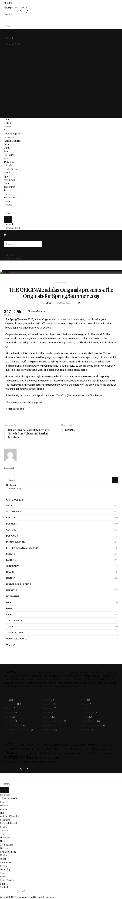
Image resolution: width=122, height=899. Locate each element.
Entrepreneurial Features (22, 547)
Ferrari (63, 749)
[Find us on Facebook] (5, 11)
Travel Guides (10, 108)
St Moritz (90, 753)
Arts (6, 62)
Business (8, 112)
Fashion (7, 34)
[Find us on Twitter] (21, 11)
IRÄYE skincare (100, 749)
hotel (90, 748)
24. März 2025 (64, 303)
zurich (60, 757)
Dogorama (107, 745)
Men (6, 41)
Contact (8, 115)
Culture (8, 58)
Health (7, 83)
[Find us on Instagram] (10, 11)
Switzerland (16, 757)
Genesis (75, 748)
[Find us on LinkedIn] (16, 11)
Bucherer (56, 745)
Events (7, 94)
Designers (9, 48)
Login (49, 31)
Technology (9, 98)
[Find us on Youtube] (32, 11)
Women (7, 37)
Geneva (83, 749)
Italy (109, 749)
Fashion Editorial (12, 51)
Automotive (9, 90)
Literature (9, 66)
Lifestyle (8, 76)
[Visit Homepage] (15, 7)
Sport (7, 87)
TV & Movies (10, 73)
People (43, 753)
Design (93, 745)
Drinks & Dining (12, 80)
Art (9, 744)
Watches (41, 758)
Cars (75, 745)
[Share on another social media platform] (47, 311)
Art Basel (16, 745)
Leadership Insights (18, 584)
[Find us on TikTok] (27, 11)
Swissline (107, 753)
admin (48, 303)
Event (37, 749)
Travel (7, 101)
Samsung (74, 753)
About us (8, 2)
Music (7, 69)
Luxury (30, 753)
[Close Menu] (0, 775)
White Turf (50, 758)
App (5, 745)
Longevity (22, 753)
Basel (40, 745)
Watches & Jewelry (13, 44)
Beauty (7, 55)
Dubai (32, 749)
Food (68, 749)
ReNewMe (51, 753)
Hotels (7, 105)
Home (7, 30)
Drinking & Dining (18, 748)
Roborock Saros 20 (63, 753)
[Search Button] (5, 19)
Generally (12, 566)
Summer (100, 753)
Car (71, 745)
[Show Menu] (5, 231)
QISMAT (16, 761)
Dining (99, 745)
